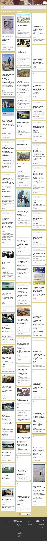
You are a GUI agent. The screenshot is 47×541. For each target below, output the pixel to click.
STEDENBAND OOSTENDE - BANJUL (7, 94)
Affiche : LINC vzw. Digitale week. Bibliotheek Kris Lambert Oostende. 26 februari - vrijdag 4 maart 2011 (38, 290)
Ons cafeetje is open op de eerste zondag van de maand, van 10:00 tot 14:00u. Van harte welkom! (20, 533)
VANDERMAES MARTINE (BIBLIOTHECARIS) (21, 379)
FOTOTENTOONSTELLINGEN (22, 451)
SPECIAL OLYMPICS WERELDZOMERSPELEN (6, 233)
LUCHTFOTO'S (20, 97)
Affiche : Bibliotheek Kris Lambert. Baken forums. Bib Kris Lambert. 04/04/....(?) (39, 28)
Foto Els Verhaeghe (36, 227)
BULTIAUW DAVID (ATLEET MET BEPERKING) (7, 235)
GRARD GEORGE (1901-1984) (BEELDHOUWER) (22, 177)
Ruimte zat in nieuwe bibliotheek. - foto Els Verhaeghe (37, 218)
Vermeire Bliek (35, 208)
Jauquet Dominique (36, 116)
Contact (30, 520)
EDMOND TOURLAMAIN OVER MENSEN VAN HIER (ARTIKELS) (7, 167)
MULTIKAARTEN (20, 171)
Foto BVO (3, 208)
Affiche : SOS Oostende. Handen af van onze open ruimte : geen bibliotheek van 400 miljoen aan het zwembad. (23, 322)
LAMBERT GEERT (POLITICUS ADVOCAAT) (6, 158)
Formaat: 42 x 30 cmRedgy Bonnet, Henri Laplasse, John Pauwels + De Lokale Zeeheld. (39, 32)
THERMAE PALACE (20, 182)
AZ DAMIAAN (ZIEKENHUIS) (6, 241)
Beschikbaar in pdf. (6, 155)
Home (3, 7)
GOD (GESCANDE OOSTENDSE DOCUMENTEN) (37, 159)
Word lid (41, 527)
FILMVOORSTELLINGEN (21, 478)
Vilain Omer (19, 280)
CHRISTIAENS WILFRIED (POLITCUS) (8, 160)
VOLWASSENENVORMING (6, 137)
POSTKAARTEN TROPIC (21, 131)
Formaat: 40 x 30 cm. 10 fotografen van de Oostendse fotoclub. (38, 360)
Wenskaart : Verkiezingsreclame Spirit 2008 (22, 400)
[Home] (4, 2)
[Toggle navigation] (45, 2)
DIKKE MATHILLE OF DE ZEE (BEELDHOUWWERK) (22, 175)
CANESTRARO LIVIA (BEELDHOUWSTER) (5, 310)
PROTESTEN (19, 330)
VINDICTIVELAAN (20, 179)
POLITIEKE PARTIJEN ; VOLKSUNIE (7, 163)
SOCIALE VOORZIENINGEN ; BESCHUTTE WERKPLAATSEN (6, 237)
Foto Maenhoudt (35, 163)
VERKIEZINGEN (20, 420)
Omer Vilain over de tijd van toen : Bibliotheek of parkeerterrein (23, 263)
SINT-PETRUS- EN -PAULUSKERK (23, 173)
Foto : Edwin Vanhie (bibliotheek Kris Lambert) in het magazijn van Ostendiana (38, 153)
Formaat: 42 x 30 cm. (21, 247)
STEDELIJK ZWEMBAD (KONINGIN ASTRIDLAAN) (23, 102)
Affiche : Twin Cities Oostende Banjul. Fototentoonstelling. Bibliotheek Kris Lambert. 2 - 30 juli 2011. (39, 386)
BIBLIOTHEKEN (20, 134)
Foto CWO (3, 245)
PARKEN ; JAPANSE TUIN (21, 107)
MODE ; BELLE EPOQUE (21, 63)
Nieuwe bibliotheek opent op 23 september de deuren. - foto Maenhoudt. (39, 237)
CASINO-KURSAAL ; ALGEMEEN (7, 201)
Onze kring (41, 520)
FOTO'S (3, 268)
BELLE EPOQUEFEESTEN (21, 59)
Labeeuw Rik (19, 359)
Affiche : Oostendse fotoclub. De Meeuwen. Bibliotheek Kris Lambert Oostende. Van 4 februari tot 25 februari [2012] (39, 354)
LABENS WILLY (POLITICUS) (6, 276)
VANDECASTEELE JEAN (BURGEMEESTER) (5, 272)
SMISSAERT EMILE (36, 132)
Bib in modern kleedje (22, 341)
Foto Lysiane (35, 140)
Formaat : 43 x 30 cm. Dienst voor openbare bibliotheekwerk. (38, 92)
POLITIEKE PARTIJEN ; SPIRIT (22, 417)
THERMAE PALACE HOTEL (22, 104)
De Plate (11, 2)
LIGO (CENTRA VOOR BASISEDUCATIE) (5, 135)
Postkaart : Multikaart (21, 163)
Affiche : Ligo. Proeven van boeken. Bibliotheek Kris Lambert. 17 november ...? (8, 120)
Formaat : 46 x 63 (20, 326)
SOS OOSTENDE (20, 333)
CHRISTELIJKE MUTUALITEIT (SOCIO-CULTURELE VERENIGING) (38, 112)
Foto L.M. (34, 262)
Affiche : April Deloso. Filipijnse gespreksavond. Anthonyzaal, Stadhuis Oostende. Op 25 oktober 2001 (22, 243)
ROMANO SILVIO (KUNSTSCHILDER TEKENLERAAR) (7, 47)
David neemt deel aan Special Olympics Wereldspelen (6, 218)
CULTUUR (19, 251)
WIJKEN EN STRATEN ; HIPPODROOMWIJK (21, 61)
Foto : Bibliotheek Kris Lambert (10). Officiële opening (7, 262)
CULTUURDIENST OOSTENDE (6, 196)
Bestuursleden (42, 528)
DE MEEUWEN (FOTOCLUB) (22, 300)
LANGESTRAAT (4, 204)
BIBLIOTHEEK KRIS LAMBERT (6, 49)
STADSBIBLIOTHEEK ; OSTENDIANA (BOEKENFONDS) (38, 134)
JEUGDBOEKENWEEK (36, 188)
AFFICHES (4, 91)
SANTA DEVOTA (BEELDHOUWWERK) (8, 306)
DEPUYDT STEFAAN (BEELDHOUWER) (8, 308)
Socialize (8, 520)
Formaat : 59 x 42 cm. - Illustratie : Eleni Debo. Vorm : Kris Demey (23, 217)
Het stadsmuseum (20, 521)
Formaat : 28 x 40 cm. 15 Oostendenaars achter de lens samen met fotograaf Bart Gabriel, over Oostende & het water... (23, 444)
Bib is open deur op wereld (23, 369)
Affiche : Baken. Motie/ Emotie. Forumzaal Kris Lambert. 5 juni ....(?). (22, 470)
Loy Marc (19, 382)
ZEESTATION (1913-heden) (22, 412)
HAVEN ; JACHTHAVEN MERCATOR (23, 185)
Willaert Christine (4, 243)
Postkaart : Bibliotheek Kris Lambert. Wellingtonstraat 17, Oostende (23, 124)
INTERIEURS (4, 398)
